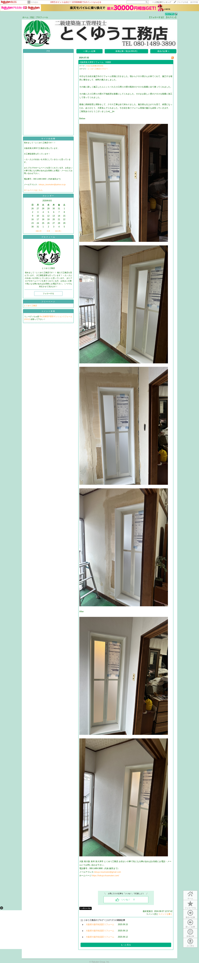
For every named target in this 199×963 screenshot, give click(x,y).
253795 (169, 14)
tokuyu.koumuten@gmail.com (107, 872)
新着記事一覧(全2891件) (126, 51)
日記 (32, 17)
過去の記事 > (163, 51)
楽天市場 (194, 2)
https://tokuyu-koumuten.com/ (105, 875)
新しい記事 (190, 927)
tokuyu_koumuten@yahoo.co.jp (52, 184)
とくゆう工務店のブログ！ (98, 69)
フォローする (190, 908)
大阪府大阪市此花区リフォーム (100, 924)
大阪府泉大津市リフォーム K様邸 (95, 62)
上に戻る (190, 946)
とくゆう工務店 (30, 306)
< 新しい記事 (89, 51)
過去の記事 (190, 917)
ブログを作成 (182, 2)
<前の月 (38, 231)
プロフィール (42, 17)
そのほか (34, 2)
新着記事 (190, 936)
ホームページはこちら (33, 190)
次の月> (58, 231)
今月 (48, 231)
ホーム (25, 17)
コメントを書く (165, 914)
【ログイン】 (171, 17)
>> (161, 2)
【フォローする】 (156, 17)
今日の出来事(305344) (94, 66)
